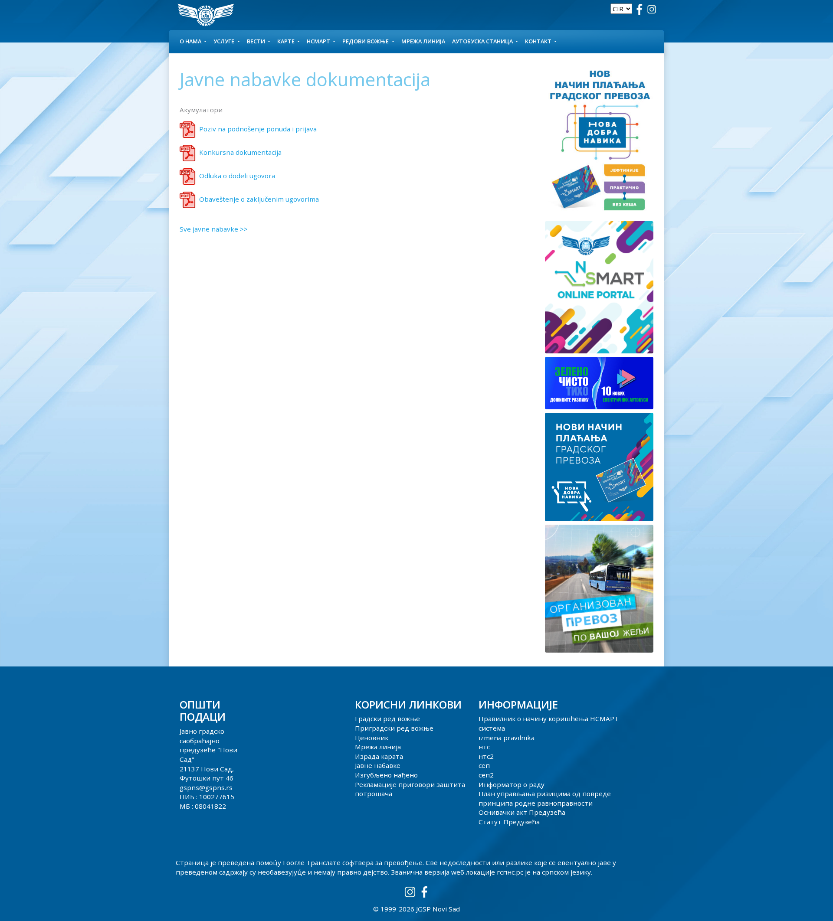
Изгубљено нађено (386, 775)
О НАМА (191, 41)
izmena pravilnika (507, 737)
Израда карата (379, 756)
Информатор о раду (511, 784)
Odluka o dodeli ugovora (237, 175)
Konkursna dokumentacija (240, 152)
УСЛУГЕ (224, 41)
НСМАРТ (319, 41)
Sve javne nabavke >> (214, 229)
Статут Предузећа (509, 821)
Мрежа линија (423, 41)
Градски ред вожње (387, 718)
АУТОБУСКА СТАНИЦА (483, 41)
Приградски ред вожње (394, 728)
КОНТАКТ (539, 41)
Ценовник (371, 737)
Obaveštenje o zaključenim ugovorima (259, 199)
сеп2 (486, 775)
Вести (256, 41)
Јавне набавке (377, 765)
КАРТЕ (286, 41)
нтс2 (486, 756)
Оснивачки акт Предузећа (522, 812)
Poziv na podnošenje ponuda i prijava (258, 128)
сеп (484, 765)
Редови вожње (366, 41)
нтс (484, 746)
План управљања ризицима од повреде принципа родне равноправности (545, 798)
